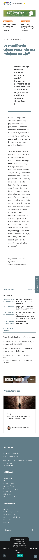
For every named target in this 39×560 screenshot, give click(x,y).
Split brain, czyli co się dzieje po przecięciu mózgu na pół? (18, 417)
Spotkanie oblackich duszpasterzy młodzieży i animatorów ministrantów (25, 316)
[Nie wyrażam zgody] (27, 548)
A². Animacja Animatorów (25, 312)
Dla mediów (7, 520)
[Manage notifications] (4, 555)
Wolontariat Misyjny (10, 489)
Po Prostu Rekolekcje (24, 299)
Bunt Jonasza (21, 321)
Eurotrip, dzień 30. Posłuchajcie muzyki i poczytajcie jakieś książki (10, 27)
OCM (5, 481)
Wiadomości (17, 39)
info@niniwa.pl (12, 456)
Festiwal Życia (8, 486)
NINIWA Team (8, 21)
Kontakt (6, 522)
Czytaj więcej (32, 289)
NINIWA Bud (8, 491)
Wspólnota (7, 478)
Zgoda (20, 555)
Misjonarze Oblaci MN (11, 517)
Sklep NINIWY (8, 494)
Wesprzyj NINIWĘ (37, 284)
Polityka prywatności (11, 512)
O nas (5, 509)
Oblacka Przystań (10, 497)
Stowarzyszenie (9, 514)
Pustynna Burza (22, 323)
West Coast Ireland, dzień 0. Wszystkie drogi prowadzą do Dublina (27, 27)
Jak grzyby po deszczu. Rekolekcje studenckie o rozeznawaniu (25, 308)
